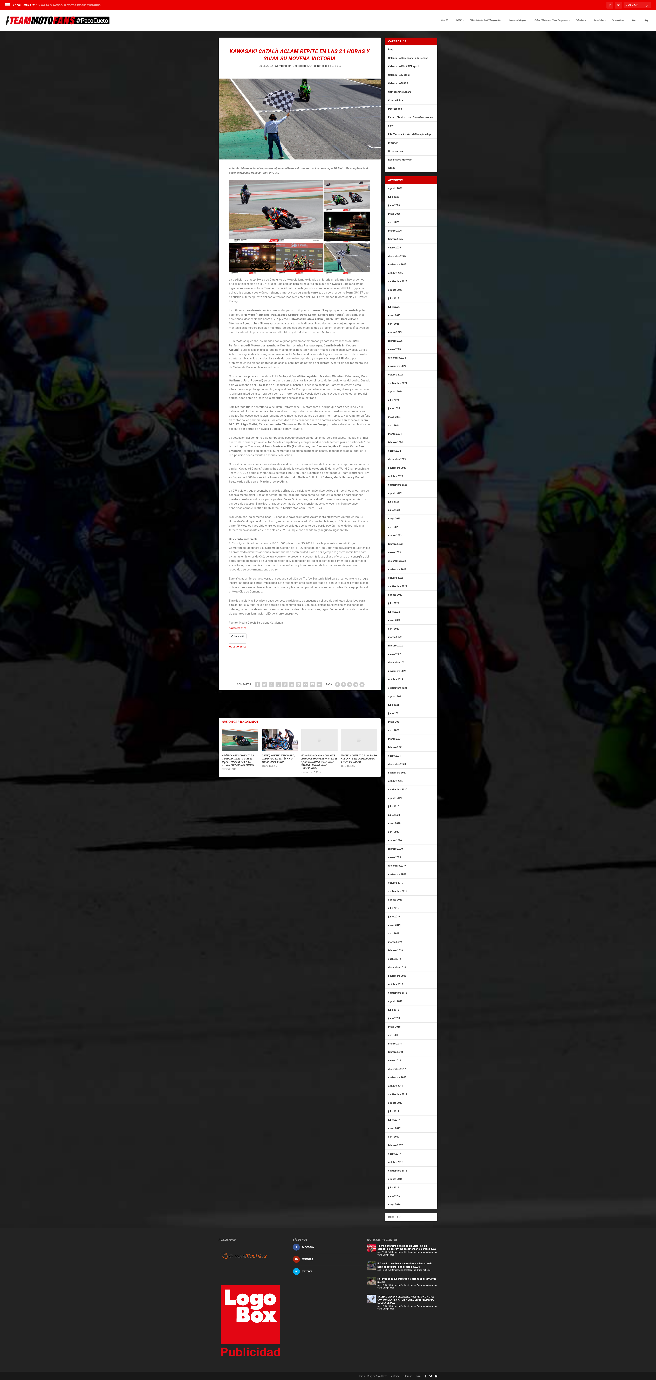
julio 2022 (393, 603)
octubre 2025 (395, 273)
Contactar (395, 1376)
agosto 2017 (395, 1103)
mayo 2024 (394, 417)
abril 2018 (393, 1035)
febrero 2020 (395, 848)
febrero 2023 (395, 544)
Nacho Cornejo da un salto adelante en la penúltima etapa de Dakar (359, 758)
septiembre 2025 (397, 281)
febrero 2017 (395, 1145)
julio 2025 (393, 298)
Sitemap (407, 1376)
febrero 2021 (395, 747)
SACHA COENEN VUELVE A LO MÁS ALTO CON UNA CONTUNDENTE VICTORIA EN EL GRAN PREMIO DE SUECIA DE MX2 (405, 1299)
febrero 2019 (395, 950)
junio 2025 (394, 306)
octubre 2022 (395, 577)
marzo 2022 (395, 637)
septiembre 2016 (397, 1170)
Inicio (362, 1376)
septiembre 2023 (397, 484)
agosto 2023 (395, 493)
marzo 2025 (395, 332)
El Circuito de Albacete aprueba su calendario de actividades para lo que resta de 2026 (404, 1265)
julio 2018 (393, 1009)
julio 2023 (393, 501)
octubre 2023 (395, 476)
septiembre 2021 (397, 688)
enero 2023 (394, 552)
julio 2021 (393, 704)
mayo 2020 (394, 823)
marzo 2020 (395, 840)
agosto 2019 (395, 899)
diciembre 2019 (397, 865)
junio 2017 (394, 1119)
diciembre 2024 (397, 357)
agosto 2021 (395, 696)
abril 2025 (393, 323)
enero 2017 (394, 1153)
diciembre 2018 (397, 967)
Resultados (599, 20)
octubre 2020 (395, 781)
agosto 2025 (395, 290)
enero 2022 (394, 654)
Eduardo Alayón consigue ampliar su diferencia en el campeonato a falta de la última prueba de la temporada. (319, 761)
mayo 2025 (394, 315)
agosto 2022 (395, 594)
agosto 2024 (395, 391)
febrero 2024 (395, 442)
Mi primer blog (46, 5)
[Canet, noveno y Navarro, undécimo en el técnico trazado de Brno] (280, 739)
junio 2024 (394, 408)
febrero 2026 (395, 239)
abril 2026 (393, 222)
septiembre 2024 (397, 383)
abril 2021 (393, 730)
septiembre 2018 (397, 992)
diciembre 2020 (397, 764)
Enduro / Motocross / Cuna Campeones (551, 20)
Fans (634, 20)
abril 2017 (393, 1136)
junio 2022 (394, 611)
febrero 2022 (395, 645)
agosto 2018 (395, 1001)
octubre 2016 (395, 1162)
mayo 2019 (394, 925)
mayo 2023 (394, 518)
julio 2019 (393, 908)
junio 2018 (394, 1018)
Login (418, 1376)
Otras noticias (618, 20)
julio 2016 (393, 1187)
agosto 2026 (395, 188)
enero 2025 (394, 349)
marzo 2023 (395, 535)
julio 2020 (393, 806)
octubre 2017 (395, 1086)
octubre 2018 (395, 984)
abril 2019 (393, 933)
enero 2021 (394, 755)
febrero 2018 (395, 1052)
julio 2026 (393, 197)
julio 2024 (393, 400)
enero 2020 (394, 857)
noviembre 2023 (397, 467)
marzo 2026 (395, 230)
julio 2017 (393, 1111)
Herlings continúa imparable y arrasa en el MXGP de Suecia (406, 1280)
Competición (283, 65)
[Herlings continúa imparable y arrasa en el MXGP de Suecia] (371, 1281)
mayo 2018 (394, 1026)
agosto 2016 (395, 1179)
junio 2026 (394, 205)
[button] (276, 211)
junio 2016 (394, 1196)
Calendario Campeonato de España (408, 58)
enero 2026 (394, 247)
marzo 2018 (395, 1043)
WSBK (458, 20)
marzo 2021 (395, 738)
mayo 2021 (394, 721)
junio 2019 (394, 916)
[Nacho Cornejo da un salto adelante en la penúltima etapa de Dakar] (359, 739)
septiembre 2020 (397, 789)
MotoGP (393, 142)
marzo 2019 (395, 942)
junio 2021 (394, 713)
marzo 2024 (395, 434)
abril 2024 (393, 425)
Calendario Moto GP (399, 75)
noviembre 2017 (397, 1077)
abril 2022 (393, 628)
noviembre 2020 (397, 772)
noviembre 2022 (397, 569)
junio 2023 (394, 510)
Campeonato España (517, 20)
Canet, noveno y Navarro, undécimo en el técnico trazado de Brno (278, 758)
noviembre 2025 (397, 264)
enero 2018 (394, 1060)
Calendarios (581, 20)
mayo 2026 (394, 213)
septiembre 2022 (397, 586)
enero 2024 (394, 450)
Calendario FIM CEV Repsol (403, 66)
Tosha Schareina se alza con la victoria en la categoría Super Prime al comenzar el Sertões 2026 (406, 1247)
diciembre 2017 (397, 1069)
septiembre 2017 (397, 1094)
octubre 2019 (395, 882)
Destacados (300, 65)
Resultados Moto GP (400, 159)
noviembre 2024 (397, 366)
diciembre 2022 (397, 561)
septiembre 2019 (397, 891)
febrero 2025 (395, 340)
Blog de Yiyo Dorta (377, 1376)
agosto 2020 (395, 798)
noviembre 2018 (397, 975)
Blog (646, 20)
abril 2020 (393, 832)
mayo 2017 (394, 1128)
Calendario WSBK (398, 83)
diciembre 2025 (397, 256)
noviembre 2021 (397, 671)
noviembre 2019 (397, 874)
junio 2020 (394, 815)
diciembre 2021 (397, 662)
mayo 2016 (394, 1204)
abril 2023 (393, 527)
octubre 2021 (395, 679)
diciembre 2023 (397, 459)
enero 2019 (394, 959)
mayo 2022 (394, 620)
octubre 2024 (395, 374)
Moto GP (444, 20)
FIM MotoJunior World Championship (485, 20)
